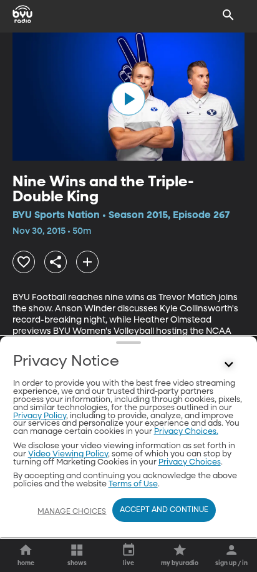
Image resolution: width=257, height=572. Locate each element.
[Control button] (228, 364)
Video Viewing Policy (68, 454)
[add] (87, 262)
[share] (55, 262)
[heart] (23, 262)
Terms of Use (133, 484)
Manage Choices (71, 512)
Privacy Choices (189, 462)
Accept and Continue (164, 510)
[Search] (228, 15)
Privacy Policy (39, 416)
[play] (128, 99)
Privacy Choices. (186, 432)
